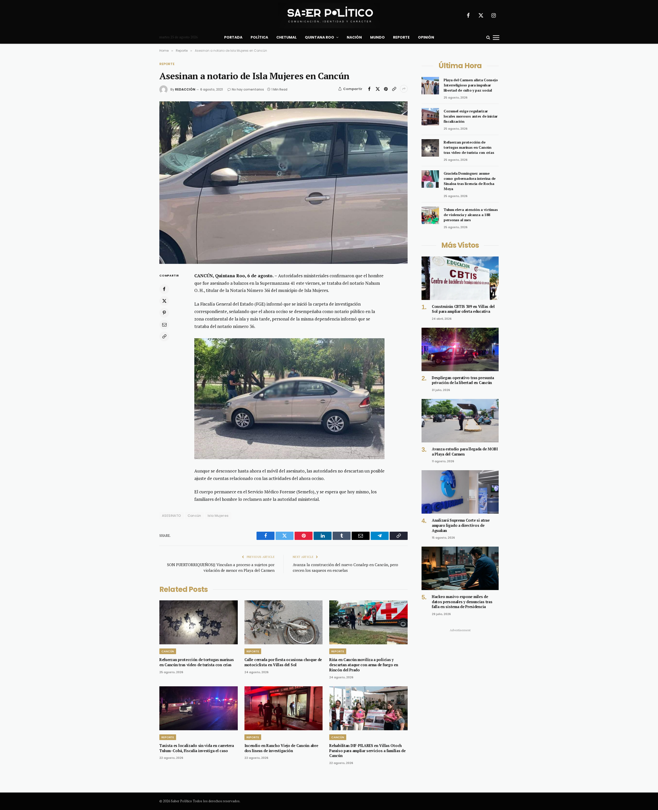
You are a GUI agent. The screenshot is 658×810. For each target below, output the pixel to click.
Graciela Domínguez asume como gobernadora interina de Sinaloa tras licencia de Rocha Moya (470, 181)
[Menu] (496, 37)
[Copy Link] (394, 89)
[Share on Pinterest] (386, 89)
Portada (233, 37)
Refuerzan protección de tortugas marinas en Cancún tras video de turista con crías (196, 662)
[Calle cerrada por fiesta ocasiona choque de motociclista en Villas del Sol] (283, 622)
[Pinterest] (164, 312)
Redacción (185, 89)
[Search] (488, 37)
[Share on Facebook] (369, 89)
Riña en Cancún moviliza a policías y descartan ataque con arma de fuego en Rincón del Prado (363, 664)
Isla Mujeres (218, 515)
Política (259, 37)
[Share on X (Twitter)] (377, 89)
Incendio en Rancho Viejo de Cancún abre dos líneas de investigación (281, 748)
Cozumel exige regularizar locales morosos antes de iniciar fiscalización (471, 116)
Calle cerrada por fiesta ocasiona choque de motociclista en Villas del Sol (283, 662)
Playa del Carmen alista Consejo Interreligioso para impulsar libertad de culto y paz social (471, 85)
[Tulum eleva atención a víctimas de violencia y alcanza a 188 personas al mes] (430, 215)
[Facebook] (164, 289)
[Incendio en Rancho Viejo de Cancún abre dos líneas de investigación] (283, 708)
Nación (354, 37)
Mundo (377, 37)
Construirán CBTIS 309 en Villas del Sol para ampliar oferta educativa (463, 309)
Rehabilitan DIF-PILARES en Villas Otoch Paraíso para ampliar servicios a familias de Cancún (367, 750)
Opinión (426, 37)
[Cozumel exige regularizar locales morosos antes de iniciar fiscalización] (430, 117)
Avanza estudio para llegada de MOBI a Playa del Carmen (465, 452)
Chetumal (286, 37)
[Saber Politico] (329, 15)
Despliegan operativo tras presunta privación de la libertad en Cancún (463, 380)
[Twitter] (164, 301)
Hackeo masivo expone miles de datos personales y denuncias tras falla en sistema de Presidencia (462, 601)
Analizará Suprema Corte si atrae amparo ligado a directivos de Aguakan (461, 525)
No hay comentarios (248, 89)
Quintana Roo (319, 37)
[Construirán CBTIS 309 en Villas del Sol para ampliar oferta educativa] (460, 278)
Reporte (401, 37)
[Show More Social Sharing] (404, 89)
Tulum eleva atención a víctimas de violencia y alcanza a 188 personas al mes (471, 214)
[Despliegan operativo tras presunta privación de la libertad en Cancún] (460, 349)
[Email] (164, 324)
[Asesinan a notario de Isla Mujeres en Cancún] (283, 182)
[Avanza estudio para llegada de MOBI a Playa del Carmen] (460, 420)
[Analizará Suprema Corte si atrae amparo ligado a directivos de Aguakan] (460, 492)
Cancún (194, 515)
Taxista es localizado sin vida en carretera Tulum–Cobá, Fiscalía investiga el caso (196, 748)
